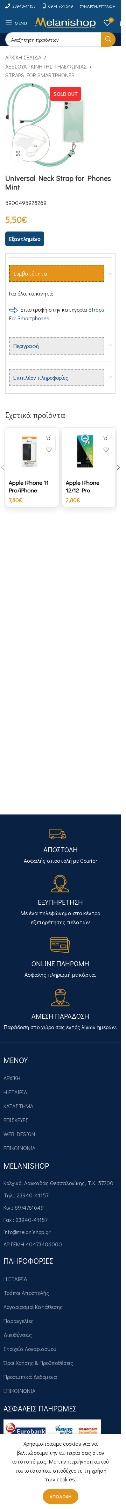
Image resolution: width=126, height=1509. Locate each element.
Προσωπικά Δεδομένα (30, 1376)
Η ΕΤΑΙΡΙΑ (15, 1092)
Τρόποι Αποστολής (26, 1292)
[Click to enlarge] (18, 154)
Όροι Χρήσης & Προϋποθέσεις (38, 1362)
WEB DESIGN (19, 1134)
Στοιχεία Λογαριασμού (30, 1348)
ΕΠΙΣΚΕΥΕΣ (16, 1120)
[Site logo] (65, 22)
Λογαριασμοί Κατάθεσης (33, 1306)
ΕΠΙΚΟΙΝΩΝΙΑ (19, 1148)
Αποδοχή (60, 1496)
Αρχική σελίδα (23, 57)
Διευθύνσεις (18, 1334)
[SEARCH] (108, 39)
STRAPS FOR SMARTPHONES (40, 75)
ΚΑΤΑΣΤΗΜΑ (18, 1106)
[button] (49, 437)
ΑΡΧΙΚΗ (12, 1078)
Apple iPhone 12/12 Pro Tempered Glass (86, 490)
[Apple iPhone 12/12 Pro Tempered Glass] (89, 452)
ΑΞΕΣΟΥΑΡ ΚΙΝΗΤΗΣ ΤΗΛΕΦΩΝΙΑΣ (46, 66)
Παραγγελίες (19, 1320)
